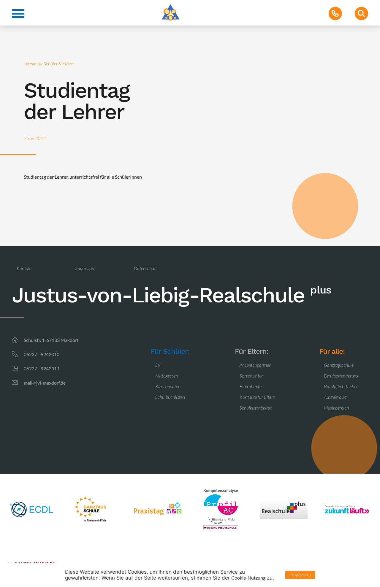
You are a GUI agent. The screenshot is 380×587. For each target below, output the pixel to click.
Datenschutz (146, 268)
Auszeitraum (335, 397)
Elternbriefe (251, 386)
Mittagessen (166, 376)
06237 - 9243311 (41, 368)
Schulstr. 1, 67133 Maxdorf (51, 340)
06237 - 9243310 (41, 354)
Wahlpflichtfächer (341, 386)
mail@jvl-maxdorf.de (45, 382)
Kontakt (24, 268)
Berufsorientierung (341, 376)
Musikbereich (336, 408)
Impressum (85, 268)
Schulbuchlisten (170, 397)
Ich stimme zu (300, 575)
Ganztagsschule (339, 365)
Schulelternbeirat (256, 408)
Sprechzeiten (252, 376)
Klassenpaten (167, 386)
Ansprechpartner (255, 365)
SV (158, 365)
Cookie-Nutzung (248, 577)
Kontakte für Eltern (257, 397)
